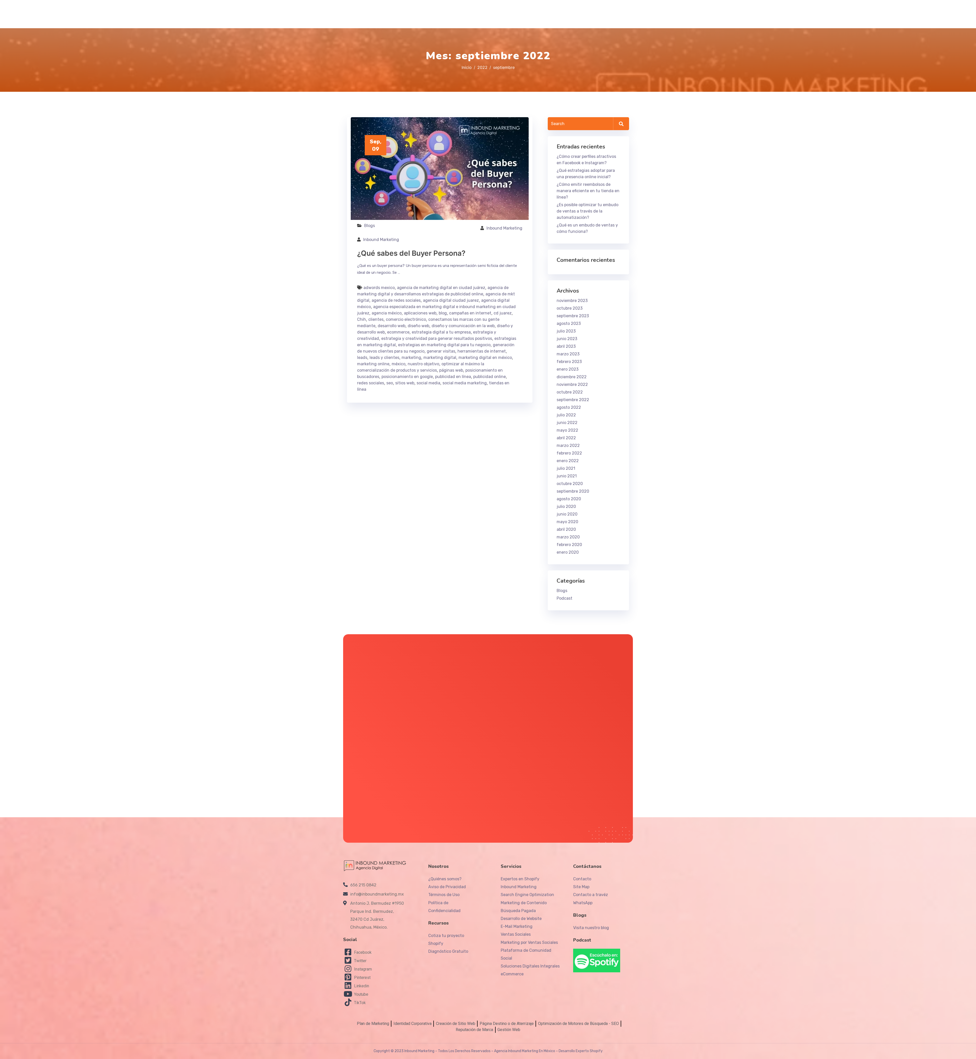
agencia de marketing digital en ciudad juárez (441, 287)
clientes (376, 319)
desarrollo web (391, 325)
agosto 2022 (569, 407)
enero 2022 (568, 460)
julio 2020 (566, 506)
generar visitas (441, 351)
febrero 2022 (569, 453)
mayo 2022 (567, 430)
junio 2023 (567, 338)
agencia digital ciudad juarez (451, 300)
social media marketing (465, 383)
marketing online (373, 363)
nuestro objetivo (423, 363)
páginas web (451, 370)
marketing (411, 357)
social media (428, 383)
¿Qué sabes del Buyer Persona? (411, 253)
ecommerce (398, 332)
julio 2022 (566, 415)
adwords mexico (379, 287)
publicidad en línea (453, 376)
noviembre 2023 (572, 300)
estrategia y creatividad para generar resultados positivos (436, 338)
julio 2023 (566, 331)
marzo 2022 (568, 445)
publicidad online (489, 376)
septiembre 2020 (573, 491)
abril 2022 (566, 437)
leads (362, 357)
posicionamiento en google (407, 376)
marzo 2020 (568, 537)
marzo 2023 (568, 354)
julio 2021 (566, 468)
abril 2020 (566, 529)
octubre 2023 (570, 308)
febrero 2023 (569, 361)
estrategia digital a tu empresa (441, 332)
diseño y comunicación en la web (463, 325)
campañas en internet (470, 313)
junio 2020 (567, 514)
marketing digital (439, 357)
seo (389, 383)
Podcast (564, 598)
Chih (361, 319)
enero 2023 (567, 369)
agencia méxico (387, 313)
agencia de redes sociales (396, 300)
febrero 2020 (569, 544)
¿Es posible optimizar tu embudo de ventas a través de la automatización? (587, 211)
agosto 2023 (569, 323)
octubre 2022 (570, 392)
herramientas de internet (482, 351)
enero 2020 (568, 552)
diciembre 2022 (572, 376)
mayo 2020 (567, 521)
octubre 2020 (570, 483)
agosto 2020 (569, 498)
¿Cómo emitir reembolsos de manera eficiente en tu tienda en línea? (588, 191)
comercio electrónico (406, 319)
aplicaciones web (420, 313)
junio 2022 (567, 422)
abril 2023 (566, 346)
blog (443, 313)
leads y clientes (384, 357)
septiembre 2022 (573, 399)
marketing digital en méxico (485, 357)
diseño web (418, 325)
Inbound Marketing (504, 228)
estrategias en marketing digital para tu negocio (444, 344)
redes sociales (370, 383)
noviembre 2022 (572, 384)
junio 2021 (567, 476)
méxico (398, 363)
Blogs (369, 225)
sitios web (404, 383)
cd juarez (503, 313)
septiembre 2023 (573, 315)
